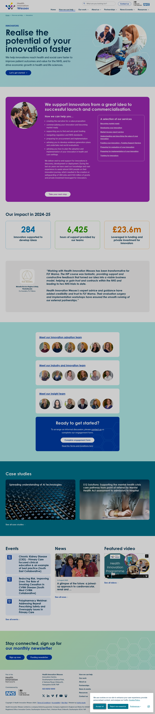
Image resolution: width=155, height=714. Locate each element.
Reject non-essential (118, 706)
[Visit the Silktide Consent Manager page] (148, 706)
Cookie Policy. (134, 700)
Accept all (100, 706)
